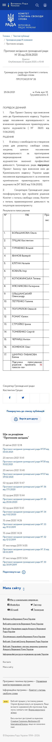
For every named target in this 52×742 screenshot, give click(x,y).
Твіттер (37, 605)
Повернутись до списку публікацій (25, 411)
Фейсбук (15, 605)
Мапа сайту (8, 667)
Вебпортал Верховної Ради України (19, 619)
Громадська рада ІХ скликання (19, 40)
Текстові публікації (21, 36)
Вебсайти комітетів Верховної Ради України (23, 624)
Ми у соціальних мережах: (24, 600)
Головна (6, 36)
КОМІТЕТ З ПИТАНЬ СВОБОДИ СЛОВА (30, 16)
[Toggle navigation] (4, 5)
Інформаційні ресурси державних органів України (25, 654)
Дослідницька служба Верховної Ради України (24, 637)
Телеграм (38, 610)
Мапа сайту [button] (12, 588)
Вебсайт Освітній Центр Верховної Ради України (25, 642)
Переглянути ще (11, 572)
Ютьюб (14, 610)
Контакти (7, 662)
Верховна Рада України (27, 26)
